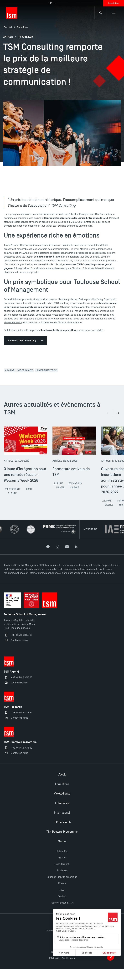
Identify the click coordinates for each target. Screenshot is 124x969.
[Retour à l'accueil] (11, 13)
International (62, 812)
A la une (9, 370)
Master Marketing (13, 322)
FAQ (62, 889)
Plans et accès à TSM (62, 902)
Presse (62, 883)
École (29, 489)
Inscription (113, 3)
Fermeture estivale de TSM (71, 471)
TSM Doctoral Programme (62, 831)
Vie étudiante (25, 370)
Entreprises (62, 803)
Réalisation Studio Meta (62, 958)
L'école (62, 774)
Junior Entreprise (46, 370)
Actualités (22, 27)
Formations (75, 483)
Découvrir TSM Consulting (21, 340)
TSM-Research (62, 822)
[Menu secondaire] (113, 12)
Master (60, 487)
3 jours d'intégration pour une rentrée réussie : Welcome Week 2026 (25, 474)
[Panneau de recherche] (100, 12)
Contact (62, 896)
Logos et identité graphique (62, 876)
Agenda (62, 857)
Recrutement (62, 864)
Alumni (62, 841)
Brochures (62, 870)
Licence (74, 487)
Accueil (8, 27)
